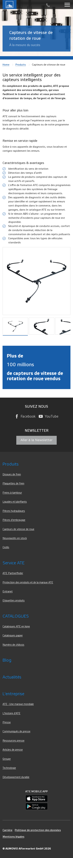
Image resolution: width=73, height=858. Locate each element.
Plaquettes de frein (13, 483)
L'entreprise (13, 694)
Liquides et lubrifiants (15, 501)
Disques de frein (12, 474)
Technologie (9, 768)
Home (6, 64)
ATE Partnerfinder (13, 573)
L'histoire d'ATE (11, 713)
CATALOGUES (16, 616)
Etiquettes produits (14, 600)
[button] (42, 326)
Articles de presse (13, 749)
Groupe (7, 758)
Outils (6, 547)
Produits (20, 64)
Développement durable (16, 777)
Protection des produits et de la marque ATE (28, 582)
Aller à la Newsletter (36, 440)
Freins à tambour (12, 492)
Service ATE (13, 563)
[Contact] (48, 5)
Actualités (12, 677)
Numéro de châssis (13, 644)
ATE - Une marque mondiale (18, 704)
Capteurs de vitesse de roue (18, 529)
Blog (7, 660)
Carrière (7, 830)
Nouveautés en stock (15, 538)
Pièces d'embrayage (14, 520)
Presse (7, 722)
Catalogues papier (13, 635)
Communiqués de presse (16, 731)
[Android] (36, 806)
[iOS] (36, 798)
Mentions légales (13, 836)
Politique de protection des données (38, 830)
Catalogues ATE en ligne (16, 626)
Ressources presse (13, 740)
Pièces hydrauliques (14, 511)
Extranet (8, 591)
